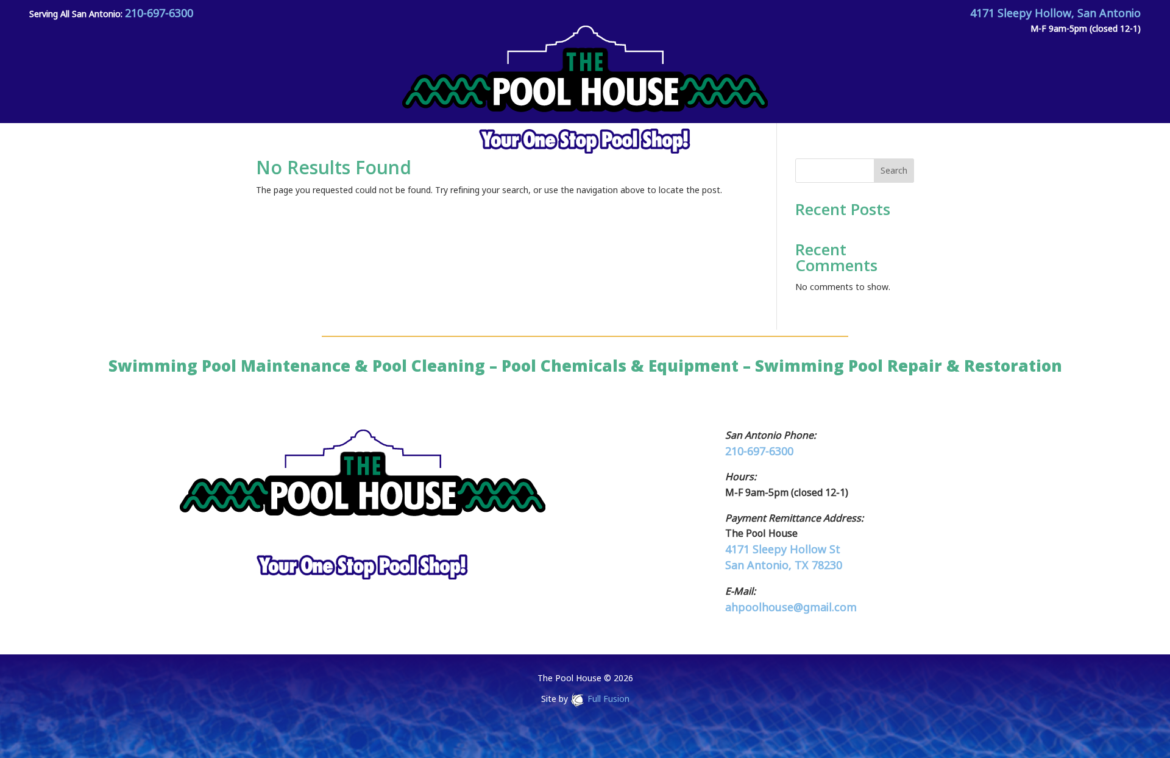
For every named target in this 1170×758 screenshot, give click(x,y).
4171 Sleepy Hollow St (782, 549)
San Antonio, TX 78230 (783, 565)
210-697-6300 (159, 12)
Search (894, 170)
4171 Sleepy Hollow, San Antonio (1055, 12)
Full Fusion (608, 698)
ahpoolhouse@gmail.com (791, 607)
